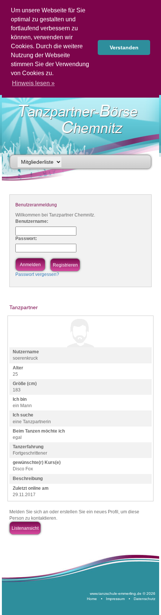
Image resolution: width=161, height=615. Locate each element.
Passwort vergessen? (37, 274)
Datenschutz (144, 599)
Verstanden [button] (124, 47)
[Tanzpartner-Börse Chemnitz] (81, 119)
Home (92, 599)
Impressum (115, 599)
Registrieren (65, 265)
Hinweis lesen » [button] (33, 83)
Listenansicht (25, 528)
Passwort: (26, 238)
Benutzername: (31, 221)
